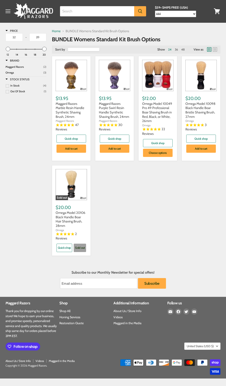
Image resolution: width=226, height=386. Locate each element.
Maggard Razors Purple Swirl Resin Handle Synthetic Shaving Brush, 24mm (114, 110)
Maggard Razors (65, 120)
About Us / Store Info (127, 311)
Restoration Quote (71, 323)
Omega (146, 125)
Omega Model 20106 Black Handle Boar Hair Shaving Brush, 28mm (70, 219)
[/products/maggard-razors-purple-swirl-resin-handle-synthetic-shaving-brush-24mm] (114, 75)
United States (200, 346)
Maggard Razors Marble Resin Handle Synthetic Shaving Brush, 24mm (70, 110)
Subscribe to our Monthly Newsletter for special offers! (113, 273)
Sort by (60, 49)
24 (169, 49)
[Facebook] (178, 312)
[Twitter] (186, 312)
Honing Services (69, 317)
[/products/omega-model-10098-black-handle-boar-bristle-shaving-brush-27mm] (201, 75)
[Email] (170, 312)
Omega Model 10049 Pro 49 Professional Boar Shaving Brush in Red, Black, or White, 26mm (157, 112)
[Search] (140, 11)
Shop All (64, 311)
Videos (118, 317)
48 (183, 49)
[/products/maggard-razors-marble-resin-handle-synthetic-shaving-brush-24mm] (71, 75)
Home (56, 31)
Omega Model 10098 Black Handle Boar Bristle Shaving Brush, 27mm (200, 110)
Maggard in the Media (127, 323)
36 (176, 49)
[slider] (8, 49)
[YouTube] (194, 312)
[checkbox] (26, 72)
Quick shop (71, 138)
